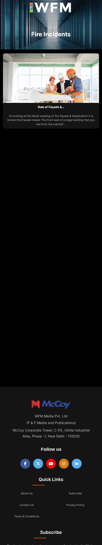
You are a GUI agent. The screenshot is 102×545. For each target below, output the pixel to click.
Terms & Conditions (26, 516)
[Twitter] (38, 464)
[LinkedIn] (77, 464)
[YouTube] (51, 464)
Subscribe (75, 493)
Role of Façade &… (51, 107)
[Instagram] (64, 464)
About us (27, 493)
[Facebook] (25, 464)
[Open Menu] (8, 9)
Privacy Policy (75, 505)
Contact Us (27, 505)
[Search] (93, 8)
